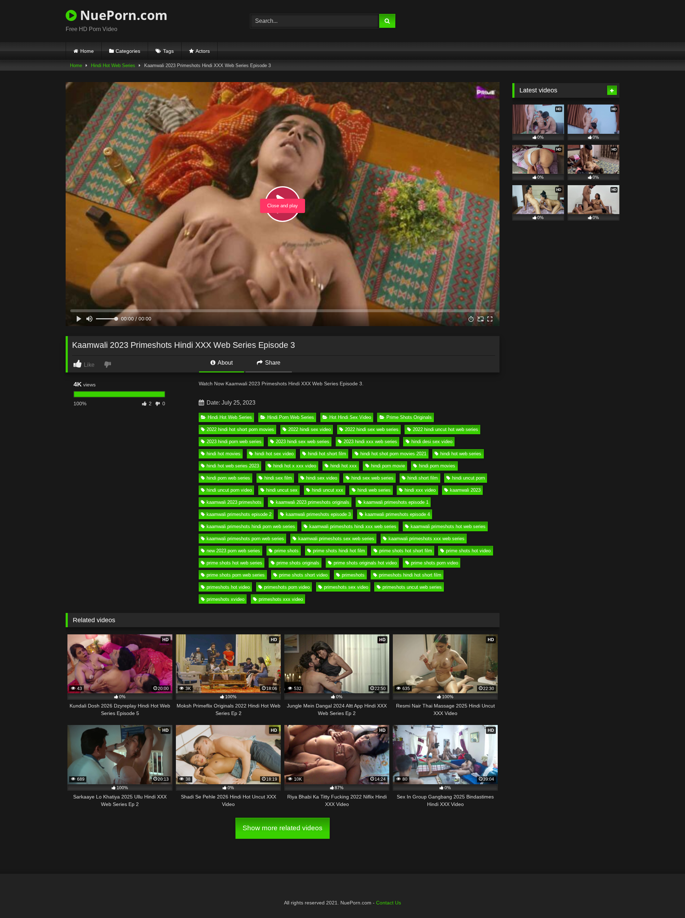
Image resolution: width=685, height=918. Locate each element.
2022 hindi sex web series (372, 429)
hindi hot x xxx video (294, 465)
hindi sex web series (372, 478)
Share (272, 363)
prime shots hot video (468, 550)
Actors (203, 51)
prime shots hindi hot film (339, 550)
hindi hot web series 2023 (233, 465)
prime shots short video (303, 575)
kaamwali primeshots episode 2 (239, 514)
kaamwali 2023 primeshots (234, 502)
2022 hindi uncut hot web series (445, 429)
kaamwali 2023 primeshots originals (312, 502)
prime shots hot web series (234, 562)
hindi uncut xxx (327, 490)
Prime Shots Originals (409, 417)
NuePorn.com (122, 15)
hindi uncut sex (282, 490)
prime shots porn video (434, 562)
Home (87, 51)
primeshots (353, 575)
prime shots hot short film (405, 550)
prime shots (286, 550)
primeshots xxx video (281, 599)
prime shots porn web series (236, 575)
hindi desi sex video (431, 441)
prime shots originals (297, 562)
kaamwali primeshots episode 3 (318, 514)
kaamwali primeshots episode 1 (396, 502)
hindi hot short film (327, 453)
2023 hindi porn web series (234, 441)
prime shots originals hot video (365, 562)
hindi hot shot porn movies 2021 (393, 453)
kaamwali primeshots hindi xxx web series (352, 526)
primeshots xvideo (225, 599)
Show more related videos (283, 828)
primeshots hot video (228, 587)
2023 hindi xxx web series (370, 441)
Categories (128, 51)
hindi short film (422, 478)
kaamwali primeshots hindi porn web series (251, 526)
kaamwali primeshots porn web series (245, 538)
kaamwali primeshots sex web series (336, 538)
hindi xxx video (420, 490)
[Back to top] (663, 897)
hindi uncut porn (468, 478)
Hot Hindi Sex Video (350, 417)
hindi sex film (278, 478)
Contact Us (388, 903)
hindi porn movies (437, 465)
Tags (168, 51)
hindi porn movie (388, 465)
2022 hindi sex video (309, 429)
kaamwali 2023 (465, 490)
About (225, 363)
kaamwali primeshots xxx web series (427, 538)
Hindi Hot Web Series (113, 65)
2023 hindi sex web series (302, 441)
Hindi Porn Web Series (290, 417)
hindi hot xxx (343, 465)
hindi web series (374, 490)
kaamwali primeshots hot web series (448, 526)
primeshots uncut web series (412, 587)
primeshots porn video (287, 587)
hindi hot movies (223, 453)
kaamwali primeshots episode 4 (397, 514)
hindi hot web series (460, 453)
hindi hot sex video (274, 453)
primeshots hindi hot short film (410, 575)
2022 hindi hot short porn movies (240, 429)
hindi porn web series (228, 478)
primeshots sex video (346, 587)
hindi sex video (321, 478)
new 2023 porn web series (233, 550)
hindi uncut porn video (229, 490)
